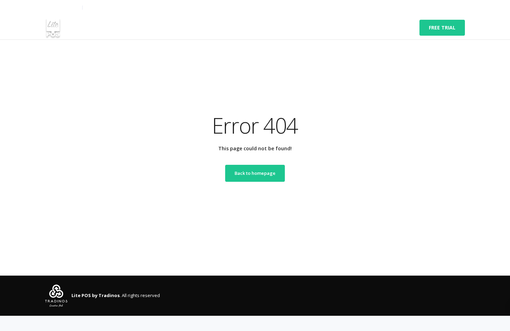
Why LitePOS (186, 28)
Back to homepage (255, 173)
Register (432, 8)
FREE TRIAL (442, 27)
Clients (117, 28)
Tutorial (248, 28)
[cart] (461, 8)
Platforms (148, 28)
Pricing (220, 28)
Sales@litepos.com (105, 8)
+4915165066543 (62, 8)
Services (89, 28)
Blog (274, 28)
